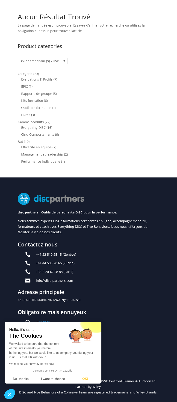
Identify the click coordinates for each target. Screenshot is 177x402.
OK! (85, 379)
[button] (9, 394)
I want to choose (53, 379)
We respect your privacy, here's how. (31, 364)
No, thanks (21, 379)
